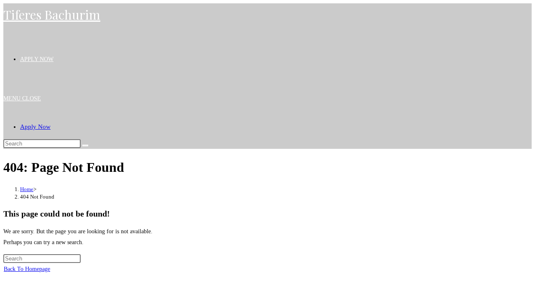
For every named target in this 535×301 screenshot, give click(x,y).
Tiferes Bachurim (51, 14)
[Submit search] (85, 145)
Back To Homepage (27, 269)
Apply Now (35, 126)
